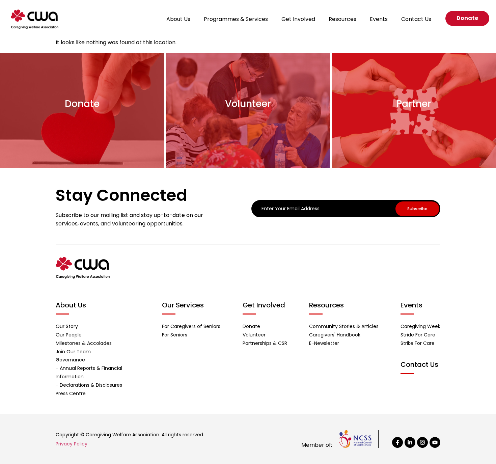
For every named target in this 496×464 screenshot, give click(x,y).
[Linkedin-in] (410, 442)
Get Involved (298, 19)
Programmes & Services (236, 19)
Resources (342, 19)
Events (379, 19)
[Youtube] (435, 442)
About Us (178, 19)
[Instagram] (422, 442)
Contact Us (416, 19)
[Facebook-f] (397, 442)
